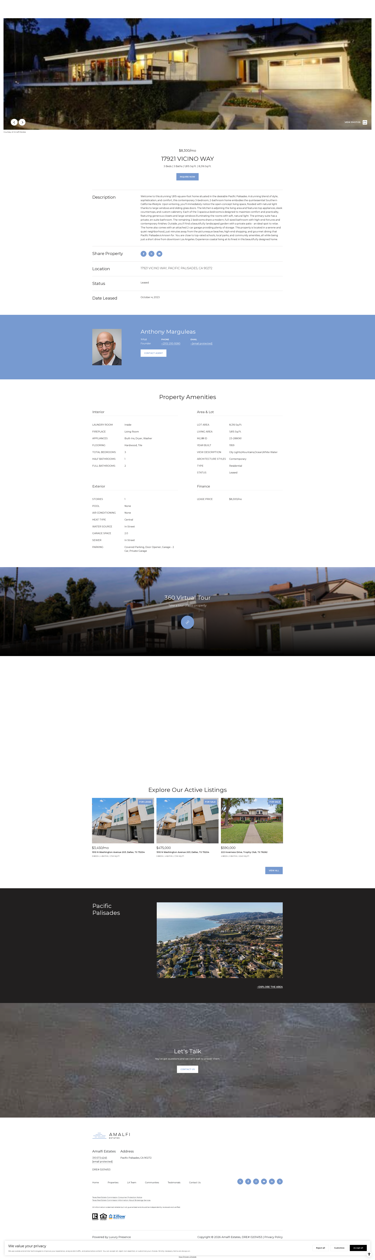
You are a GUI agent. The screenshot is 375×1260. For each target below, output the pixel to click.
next (22, 122)
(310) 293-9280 (171, 343)
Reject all (320, 1248)
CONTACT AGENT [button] (153, 353)
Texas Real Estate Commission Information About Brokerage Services (121, 1200)
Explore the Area (271, 987)
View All (274, 870)
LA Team (131, 1182)
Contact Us (195, 1182)
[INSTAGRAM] (256, 1181)
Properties (113, 1182)
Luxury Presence (120, 1237)
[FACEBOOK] (248, 1181)
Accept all (358, 1248)
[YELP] (280, 1181)
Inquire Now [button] (187, 176)
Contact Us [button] (187, 1069)
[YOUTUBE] (264, 1181)
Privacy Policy (273, 1237)
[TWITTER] (240, 1181)
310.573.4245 (99, 1157)
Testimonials (174, 1182)
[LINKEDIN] (272, 1181)
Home (95, 1182)
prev (14, 122)
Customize (339, 1248)
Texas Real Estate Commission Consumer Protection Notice (117, 1197)
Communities (152, 1182)
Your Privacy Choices (187, 1257)
